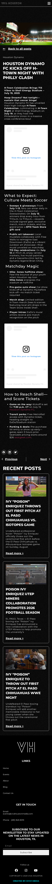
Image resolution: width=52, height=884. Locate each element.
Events (6, 774)
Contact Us (8, 793)
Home (6, 768)
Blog (5, 787)
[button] (4, 452)
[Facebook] (16, 870)
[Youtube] (35, 870)
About (6, 781)
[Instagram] (26, 870)
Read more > (15, 553)
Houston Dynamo (13, 57)
